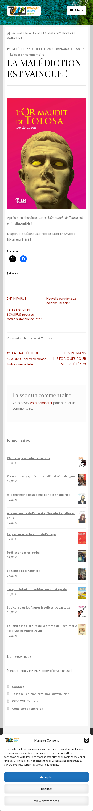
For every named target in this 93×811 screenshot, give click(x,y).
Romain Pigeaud (72, 49)
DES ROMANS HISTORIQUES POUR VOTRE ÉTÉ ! (69, 358)
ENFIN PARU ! (16, 298)
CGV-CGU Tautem (25, 701)
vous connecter (41, 403)
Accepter (46, 777)
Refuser (46, 789)
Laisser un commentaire (27, 54)
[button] (86, 740)
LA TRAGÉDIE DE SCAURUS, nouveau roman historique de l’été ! (24, 314)
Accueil (17, 33)
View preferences (46, 801)
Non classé (32, 33)
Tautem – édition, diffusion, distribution (40, 694)
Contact (18, 686)
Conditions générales (27, 708)
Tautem (46, 338)
